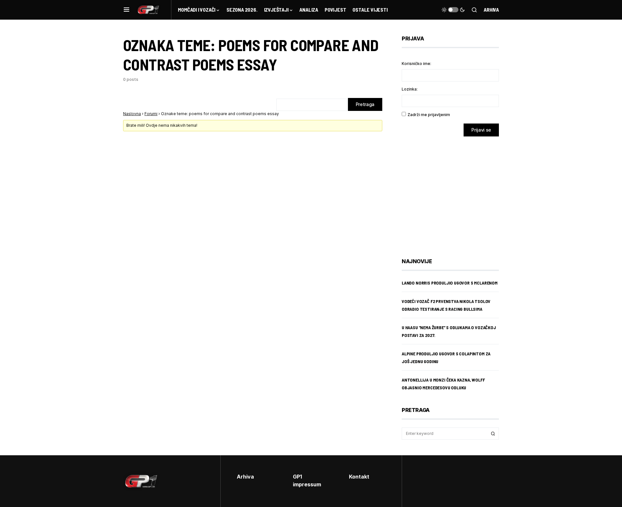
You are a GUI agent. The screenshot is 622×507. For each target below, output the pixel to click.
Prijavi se (481, 130)
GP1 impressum (307, 480)
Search (493, 433)
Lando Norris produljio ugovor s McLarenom (450, 283)
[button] (126, 10)
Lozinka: (410, 89)
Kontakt (359, 476)
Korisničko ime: (416, 63)
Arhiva (491, 9)
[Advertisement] (453, 192)
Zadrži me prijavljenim (429, 114)
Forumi (150, 113)
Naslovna (132, 113)
